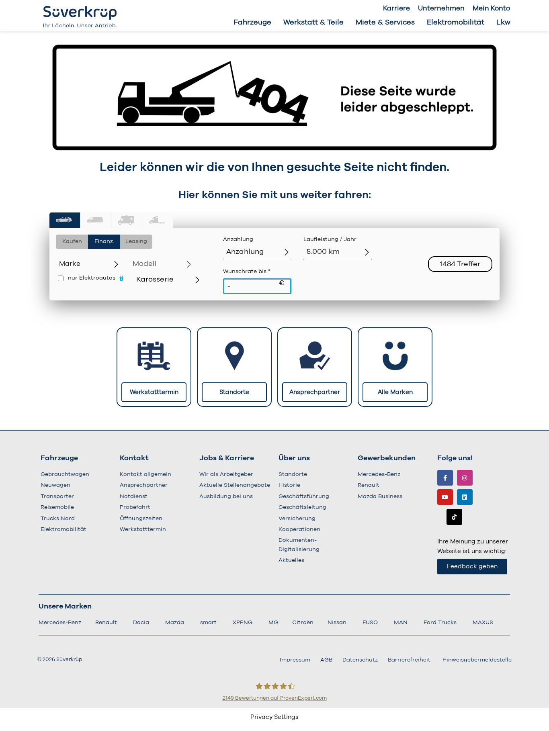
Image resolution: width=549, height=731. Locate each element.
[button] (64, 220)
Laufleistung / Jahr (329, 239)
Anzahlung (238, 239)
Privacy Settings (274, 717)
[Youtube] (445, 497)
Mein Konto (491, 8)
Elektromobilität (455, 22)
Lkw (503, 22)
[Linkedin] (465, 497)
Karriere (396, 8)
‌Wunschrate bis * (253, 278)
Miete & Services (385, 22)
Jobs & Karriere (226, 458)
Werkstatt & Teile (313, 22)
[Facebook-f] (445, 478)
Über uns (294, 458)
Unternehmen (441, 8)
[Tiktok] (454, 517)
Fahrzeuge (252, 22)
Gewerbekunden (387, 458)
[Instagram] (465, 478)
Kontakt (134, 458)
